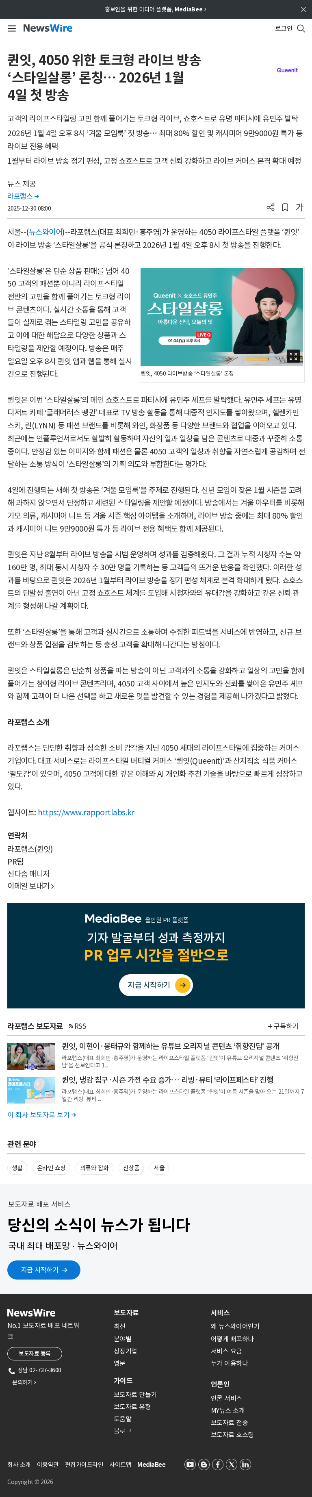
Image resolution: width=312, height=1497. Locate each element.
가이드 (123, 1380)
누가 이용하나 (229, 1363)
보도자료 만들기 (135, 1395)
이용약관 (48, 1465)
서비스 (220, 1312)
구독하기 (286, 1026)
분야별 (123, 1339)
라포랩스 (23, 196)
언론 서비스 (226, 1398)
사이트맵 (120, 1465)
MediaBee (151, 1465)
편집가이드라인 (84, 1465)
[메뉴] (10, 28)
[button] (270, 208)
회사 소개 (19, 1465)
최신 (120, 1326)
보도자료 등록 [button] (35, 1353)
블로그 (123, 1431)
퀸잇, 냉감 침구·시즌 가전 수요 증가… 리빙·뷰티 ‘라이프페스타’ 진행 (167, 1080)
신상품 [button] (131, 1168)
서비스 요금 (226, 1351)
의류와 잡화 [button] (94, 1168)
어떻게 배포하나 (232, 1339)
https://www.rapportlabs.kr (86, 812)
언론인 (220, 1384)
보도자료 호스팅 (232, 1435)
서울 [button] (159, 1168)
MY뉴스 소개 (228, 1410)
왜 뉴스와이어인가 (235, 1326)
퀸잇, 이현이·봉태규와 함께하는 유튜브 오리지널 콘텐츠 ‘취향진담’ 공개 (170, 1046)
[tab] (159, 1313)
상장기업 (125, 1351)
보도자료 (126, 1312)
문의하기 (24, 1382)
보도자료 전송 (229, 1423)
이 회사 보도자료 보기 (41, 1114)
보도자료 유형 (132, 1407)
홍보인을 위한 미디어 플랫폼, (155, 9)
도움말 (123, 1419)
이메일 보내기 (30, 886)
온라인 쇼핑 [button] (51, 1168)
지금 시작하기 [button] (39, 1270)
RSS (80, 1026)
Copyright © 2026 (30, 1482)
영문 (120, 1363)
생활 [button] (17, 1168)
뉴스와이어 (46, 232)
